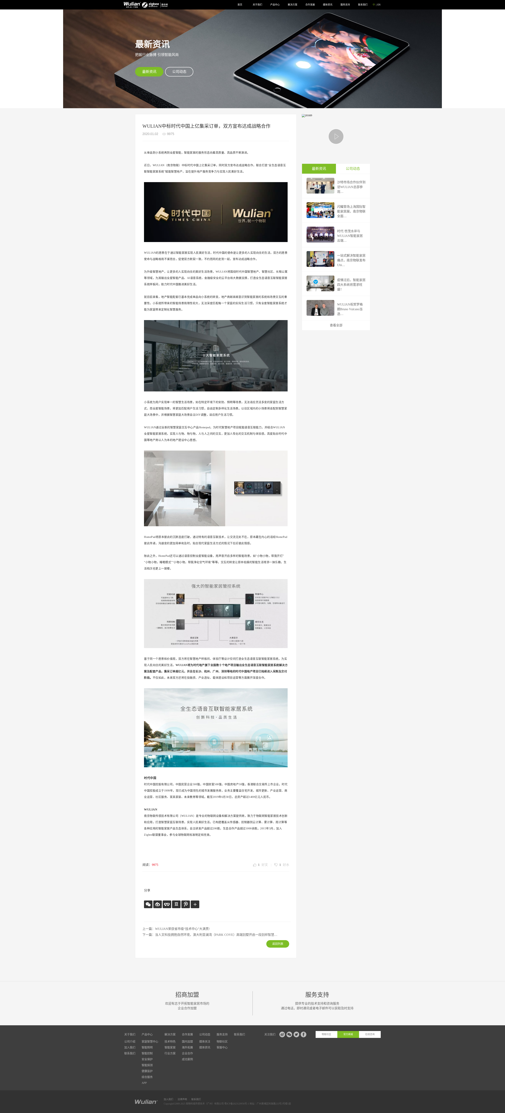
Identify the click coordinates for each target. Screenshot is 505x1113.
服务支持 (345, 4)
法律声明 (182, 1099)
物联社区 (222, 1041)
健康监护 (147, 1071)
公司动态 (179, 72)
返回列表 (277, 943)
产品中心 (275, 4)
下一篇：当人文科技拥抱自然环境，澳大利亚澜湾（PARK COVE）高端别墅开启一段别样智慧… (209, 934)
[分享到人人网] (167, 904)
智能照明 (147, 1047)
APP (144, 1082)
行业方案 (170, 1053)
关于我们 (257, 4)
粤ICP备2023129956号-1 (237, 1103)
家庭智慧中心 (150, 1041)
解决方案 (292, 4)
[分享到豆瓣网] (176, 904)
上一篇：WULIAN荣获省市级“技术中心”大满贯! (176, 928)
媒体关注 (204, 1041)
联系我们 (363, 4)
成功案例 (187, 1059)
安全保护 (147, 1059)
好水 (284, 864)
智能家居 (170, 1047)
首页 (240, 4)
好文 (263, 864)
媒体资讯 (327, 4)
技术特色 (170, 1041)
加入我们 (129, 1047)
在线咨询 (370, 1034)
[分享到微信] (148, 904)
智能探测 (147, 1065)
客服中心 (222, 1047)
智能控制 (147, 1053)
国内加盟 (187, 1041)
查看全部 (336, 325)
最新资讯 (149, 72)
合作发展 (310, 4)
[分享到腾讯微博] (185, 904)
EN (379, 4)
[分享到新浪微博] (157, 904)
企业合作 (187, 1053)
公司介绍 (129, 1041)
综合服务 (147, 1077)
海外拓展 (187, 1047)
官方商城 (348, 1034)
